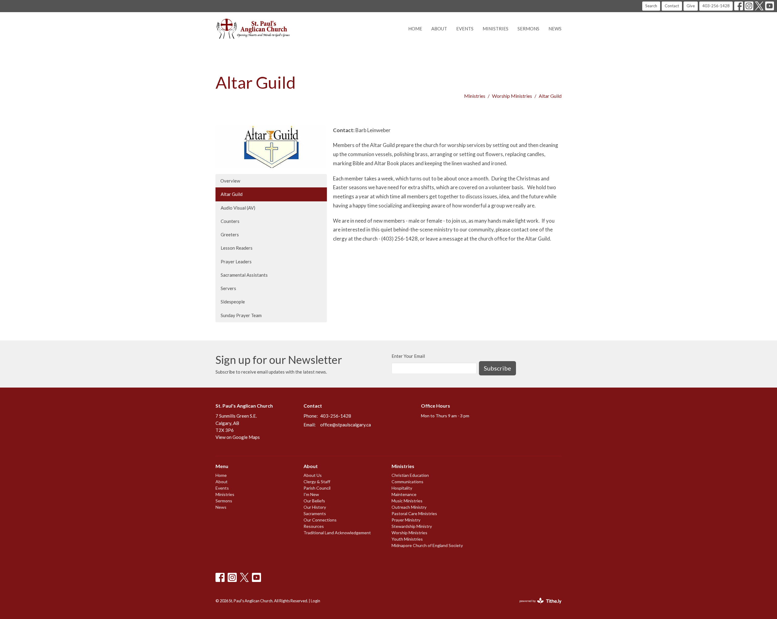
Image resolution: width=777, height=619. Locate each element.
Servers (228, 288)
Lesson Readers (237, 248)
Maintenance (404, 494)
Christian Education (410, 475)
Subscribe (497, 368)
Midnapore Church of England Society (427, 545)
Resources (314, 526)
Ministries (495, 28)
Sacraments (315, 513)
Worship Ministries (512, 96)
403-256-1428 (716, 5)
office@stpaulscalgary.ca (345, 424)
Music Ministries (407, 500)
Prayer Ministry (406, 519)
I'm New (311, 494)
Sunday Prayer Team (241, 315)
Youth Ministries (407, 539)
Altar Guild (232, 194)
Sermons (528, 28)
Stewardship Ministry (412, 526)
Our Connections (320, 519)
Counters (230, 221)
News (555, 28)
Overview (230, 180)
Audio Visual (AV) (238, 207)
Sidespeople (233, 301)
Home (415, 28)
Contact (672, 5)
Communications (407, 481)
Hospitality (402, 488)
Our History (315, 507)
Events (464, 28)
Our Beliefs (314, 500)
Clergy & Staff (317, 481)
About (439, 28)
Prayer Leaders (236, 261)
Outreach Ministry (409, 507)
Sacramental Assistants (244, 275)
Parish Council (317, 488)
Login (315, 600)
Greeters (230, 234)
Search (651, 5)
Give (691, 5)
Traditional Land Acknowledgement (337, 532)
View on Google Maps (237, 437)
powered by (537, 606)
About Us (313, 475)
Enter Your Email (408, 356)
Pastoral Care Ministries (414, 513)
